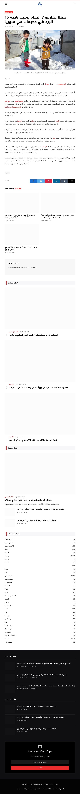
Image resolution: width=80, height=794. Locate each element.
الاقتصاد (7, 549)
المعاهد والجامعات (10, 596)
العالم (6, 572)
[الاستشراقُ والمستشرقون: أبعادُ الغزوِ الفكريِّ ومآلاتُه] (22, 203)
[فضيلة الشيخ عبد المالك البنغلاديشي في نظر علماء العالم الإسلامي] (10, 678)
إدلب (58, 121)
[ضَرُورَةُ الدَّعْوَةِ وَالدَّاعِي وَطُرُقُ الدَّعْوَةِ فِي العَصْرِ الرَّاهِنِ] (22, 234)
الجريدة (7, 553)
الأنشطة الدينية (9, 546)
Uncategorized (9, 539)
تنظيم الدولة (19, 101)
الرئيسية (11, 384)
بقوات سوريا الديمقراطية (13, 107)
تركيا (32, 121)
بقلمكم (7, 602)
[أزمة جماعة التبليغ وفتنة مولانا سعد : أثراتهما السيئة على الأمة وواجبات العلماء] (10, 689)
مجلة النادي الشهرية (10, 635)
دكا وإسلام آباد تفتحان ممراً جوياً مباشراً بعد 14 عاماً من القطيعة (57, 216)
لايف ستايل (8, 629)
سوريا (47, 84)
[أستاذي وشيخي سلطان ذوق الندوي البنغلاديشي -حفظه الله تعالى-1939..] (10, 666)
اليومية (7, 599)
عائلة (6, 622)
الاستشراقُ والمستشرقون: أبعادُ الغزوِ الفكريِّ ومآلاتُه (20, 216)
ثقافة (6, 609)
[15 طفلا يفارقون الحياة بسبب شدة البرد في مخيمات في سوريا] (40, 69)
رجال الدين (8, 619)
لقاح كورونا (8, 632)
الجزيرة (19, 121)
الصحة (6, 566)
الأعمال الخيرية (9, 543)
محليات (7, 639)
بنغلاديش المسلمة (60, 788)
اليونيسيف (62, 84)
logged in (19, 267)
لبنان (53, 138)
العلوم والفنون (9, 579)
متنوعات (26, 788)
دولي (6, 612)
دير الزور (7, 101)
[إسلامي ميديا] (40, 3)
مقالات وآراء (8, 642)
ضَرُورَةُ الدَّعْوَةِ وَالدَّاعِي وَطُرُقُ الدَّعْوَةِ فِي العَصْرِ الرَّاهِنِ (21, 248)
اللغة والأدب (8, 582)
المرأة (6, 589)
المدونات (7, 586)
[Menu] (6, 3)
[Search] (74, 3)
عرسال (44, 146)
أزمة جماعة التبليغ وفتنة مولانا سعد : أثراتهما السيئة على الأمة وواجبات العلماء (46, 686)
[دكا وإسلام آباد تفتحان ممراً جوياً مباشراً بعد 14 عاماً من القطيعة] (58, 203)
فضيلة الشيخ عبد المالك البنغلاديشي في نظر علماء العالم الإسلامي (41, 675)
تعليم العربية (8, 606)
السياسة (7, 559)
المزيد (6, 592)
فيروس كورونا (8, 625)
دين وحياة (7, 616)
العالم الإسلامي (8, 12)
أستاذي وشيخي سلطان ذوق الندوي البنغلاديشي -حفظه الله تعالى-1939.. (44, 664)
